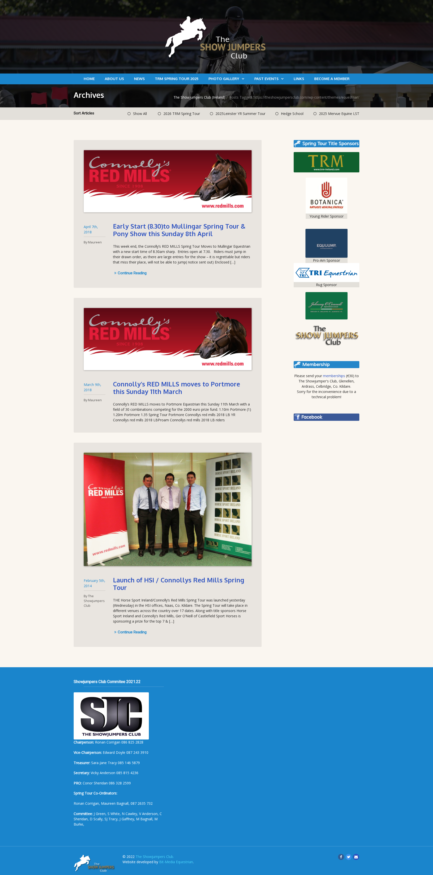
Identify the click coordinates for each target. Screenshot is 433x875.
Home (89, 78)
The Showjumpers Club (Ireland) (199, 97)
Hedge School (292, 113)
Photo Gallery (223, 78)
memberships (334, 375)
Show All (140, 113)
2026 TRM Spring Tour (181, 113)
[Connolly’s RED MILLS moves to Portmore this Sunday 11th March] (168, 339)
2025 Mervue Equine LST (339, 113)
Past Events (266, 78)
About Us (114, 78)
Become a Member (332, 78)
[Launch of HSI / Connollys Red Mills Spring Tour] (168, 509)
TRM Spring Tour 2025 (176, 78)
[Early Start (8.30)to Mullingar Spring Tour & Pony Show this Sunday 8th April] (168, 181)
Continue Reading (132, 273)
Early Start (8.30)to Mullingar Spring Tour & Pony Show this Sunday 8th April (179, 230)
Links (299, 78)
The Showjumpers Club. (155, 856)
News (139, 78)
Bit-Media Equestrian (176, 861)
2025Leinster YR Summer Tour (240, 113)
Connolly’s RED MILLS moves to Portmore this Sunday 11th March (176, 387)
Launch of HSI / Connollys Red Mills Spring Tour (178, 583)
